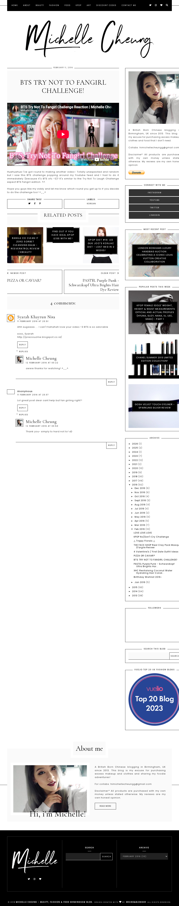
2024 (135, 451)
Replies (23, 351)
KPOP (78, 5)
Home (15, 5)
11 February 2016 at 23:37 (33, 394)
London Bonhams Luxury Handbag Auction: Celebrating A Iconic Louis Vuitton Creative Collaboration (154, 254)
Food (67, 5)
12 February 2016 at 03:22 (42, 362)
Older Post (108, 273)
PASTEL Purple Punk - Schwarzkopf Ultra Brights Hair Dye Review (94, 285)
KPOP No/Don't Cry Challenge (151, 536)
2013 (135, 595)
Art (89, 5)
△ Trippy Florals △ (144, 540)
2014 (135, 591)
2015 (135, 587)
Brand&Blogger (136, 902)
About (26, 5)
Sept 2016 (141, 500)
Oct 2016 (140, 496)
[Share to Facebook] (35, 203)
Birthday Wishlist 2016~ (148, 576)
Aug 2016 (140, 504)
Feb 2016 (140, 529)
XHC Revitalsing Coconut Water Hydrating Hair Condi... (153, 571)
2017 (135, 480)
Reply (22, 344)
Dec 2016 (140, 488)
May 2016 (140, 516)
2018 (135, 476)
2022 (135, 460)
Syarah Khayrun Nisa (36, 316)
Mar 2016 (140, 525)
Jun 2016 (140, 512)
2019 (135, 472)
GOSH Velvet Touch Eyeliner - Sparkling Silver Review (155, 406)
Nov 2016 (140, 492)
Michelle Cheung (41, 358)
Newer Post (18, 273)
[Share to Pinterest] (40, 203)
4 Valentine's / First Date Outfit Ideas (156, 551)
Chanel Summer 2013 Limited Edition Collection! (154, 359)
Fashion (54, 5)
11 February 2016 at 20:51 (33, 321)
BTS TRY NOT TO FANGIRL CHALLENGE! (155, 559)
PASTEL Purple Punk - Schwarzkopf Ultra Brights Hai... (154, 565)
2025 (135, 447)
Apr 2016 (140, 520)
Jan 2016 (140, 582)
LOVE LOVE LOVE (143, 532)
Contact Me (129, 5)
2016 (135, 484)
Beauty (40, 5)
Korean (91, 203)
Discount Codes (106, 5)
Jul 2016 (140, 508)
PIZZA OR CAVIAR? (24, 280)
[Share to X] (29, 203)
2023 (135, 455)
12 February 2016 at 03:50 (42, 426)
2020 (135, 468)
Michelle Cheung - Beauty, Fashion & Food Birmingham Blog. (54, 902)
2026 (135, 443)
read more (105, 806)
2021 (135, 464)
